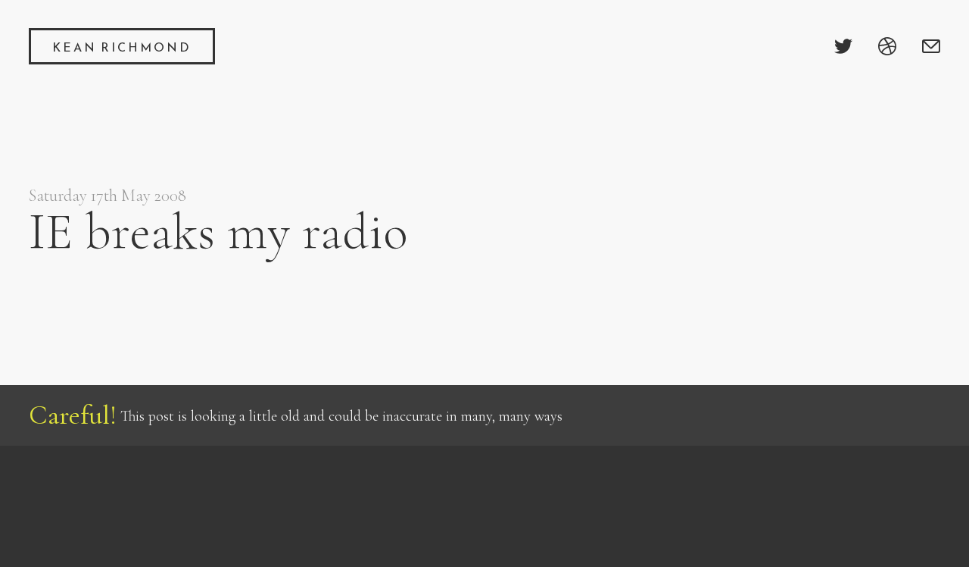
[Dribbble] (887, 46)
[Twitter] (843, 46)
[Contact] (931, 46)
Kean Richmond (122, 47)
